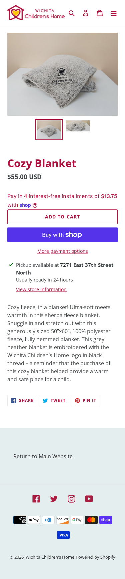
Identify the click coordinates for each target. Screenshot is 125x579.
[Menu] (114, 12)
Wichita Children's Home (50, 557)
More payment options (62, 251)
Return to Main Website (43, 456)
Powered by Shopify (95, 557)
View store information (41, 289)
